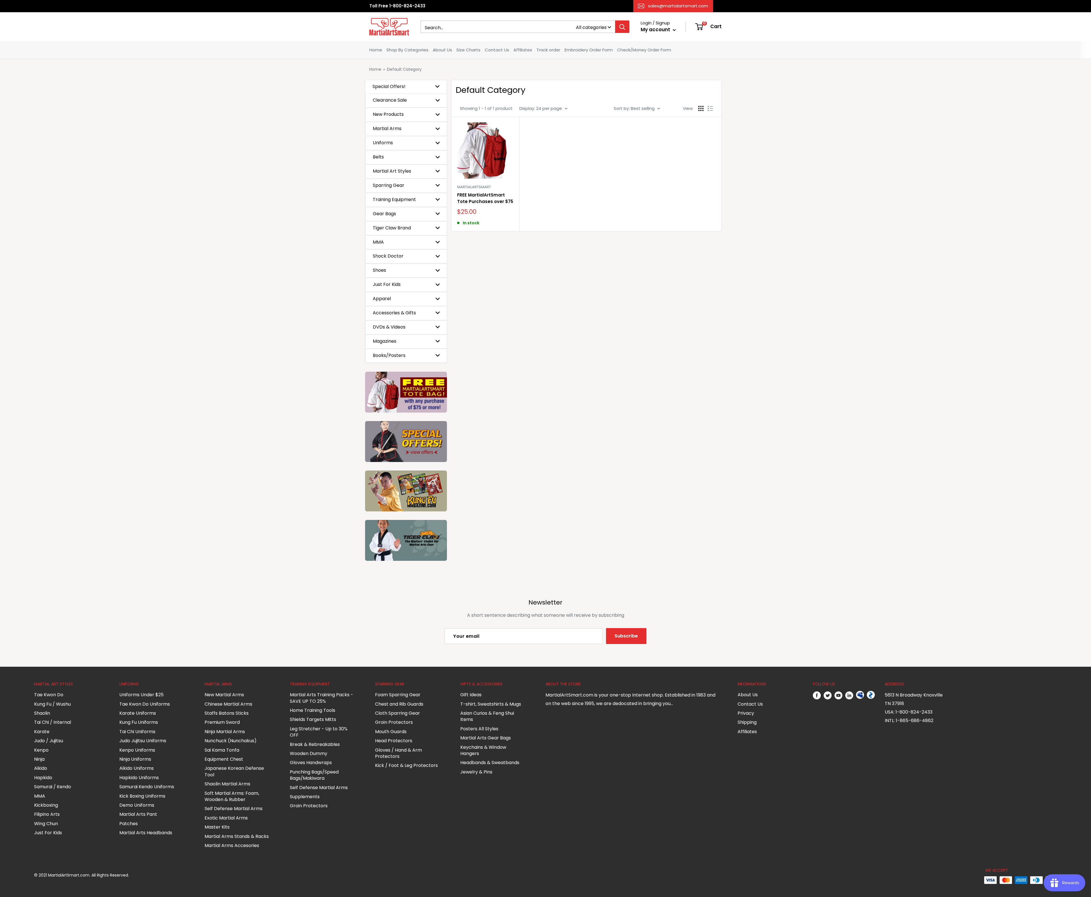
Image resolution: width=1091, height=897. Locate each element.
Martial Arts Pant (138, 814)
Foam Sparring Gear (397, 694)
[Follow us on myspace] (860, 695)
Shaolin (42, 713)
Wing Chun (46, 823)
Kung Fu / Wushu (52, 704)
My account (656, 29)
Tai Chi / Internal (52, 722)
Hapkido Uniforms (139, 777)
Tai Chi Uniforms (137, 731)
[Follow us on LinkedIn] (849, 695)
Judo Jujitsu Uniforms (142, 740)
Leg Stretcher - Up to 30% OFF (318, 731)
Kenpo (41, 750)
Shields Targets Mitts (313, 719)
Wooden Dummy (308, 753)
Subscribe (626, 636)
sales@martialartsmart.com (678, 6)
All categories (591, 27)
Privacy (746, 713)
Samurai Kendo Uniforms (146, 786)
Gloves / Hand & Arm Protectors (398, 753)
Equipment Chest (224, 759)
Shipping (747, 722)
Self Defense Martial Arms (234, 808)
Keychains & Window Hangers (483, 750)
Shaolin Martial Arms (227, 784)
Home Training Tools (312, 710)
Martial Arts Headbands (145, 832)
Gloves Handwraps (311, 762)
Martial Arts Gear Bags (485, 738)
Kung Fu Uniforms (138, 722)
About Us (442, 50)
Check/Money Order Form (644, 50)
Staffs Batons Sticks (227, 713)
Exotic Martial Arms (226, 818)
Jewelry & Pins (476, 772)
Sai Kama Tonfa (222, 750)
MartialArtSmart (474, 187)
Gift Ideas (471, 694)
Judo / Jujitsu (48, 740)
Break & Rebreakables (315, 744)
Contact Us (497, 50)
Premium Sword (222, 722)
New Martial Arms (224, 694)
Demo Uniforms (136, 805)
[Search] (622, 26)
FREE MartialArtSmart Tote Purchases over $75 (485, 198)
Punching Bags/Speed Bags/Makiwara (314, 775)
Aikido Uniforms (136, 768)
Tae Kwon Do (48, 694)
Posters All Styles (479, 728)
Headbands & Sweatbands (489, 762)
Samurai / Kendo (52, 786)
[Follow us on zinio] (871, 695)
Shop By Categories (407, 50)
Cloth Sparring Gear (397, 713)
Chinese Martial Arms (228, 704)
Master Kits (217, 827)
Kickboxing (46, 805)
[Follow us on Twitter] (828, 695)
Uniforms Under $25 (141, 694)
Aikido (40, 768)
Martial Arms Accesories (232, 845)
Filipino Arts (47, 814)
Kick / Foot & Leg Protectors (406, 765)
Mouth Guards (391, 731)
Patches (128, 823)
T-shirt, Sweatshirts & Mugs (490, 704)
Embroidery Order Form (589, 50)
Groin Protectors (309, 805)
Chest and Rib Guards (399, 704)
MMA (39, 796)
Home (375, 50)
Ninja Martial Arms (225, 731)
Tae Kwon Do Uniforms (144, 704)
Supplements (305, 796)
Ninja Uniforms (135, 759)
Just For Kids (48, 832)
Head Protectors (393, 740)
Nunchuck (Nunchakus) (231, 740)
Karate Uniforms (137, 713)
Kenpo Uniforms (137, 750)
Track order (548, 50)
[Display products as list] (710, 108)
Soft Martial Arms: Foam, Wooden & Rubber (232, 796)
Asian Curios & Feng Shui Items (487, 716)
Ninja (39, 759)
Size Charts (468, 50)
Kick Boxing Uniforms (142, 796)
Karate (41, 731)
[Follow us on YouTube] (838, 695)
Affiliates (522, 50)
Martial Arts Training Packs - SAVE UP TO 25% (321, 697)
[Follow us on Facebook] (817, 695)
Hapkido (43, 777)
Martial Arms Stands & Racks (237, 836)
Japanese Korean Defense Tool (234, 771)
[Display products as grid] (700, 108)
